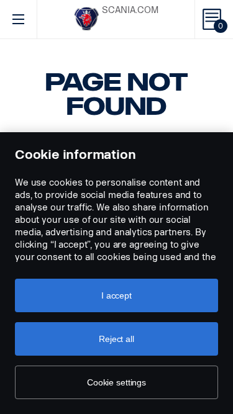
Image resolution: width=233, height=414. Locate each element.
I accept (116, 295)
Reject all (116, 339)
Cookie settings (116, 382)
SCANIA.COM (130, 10)
